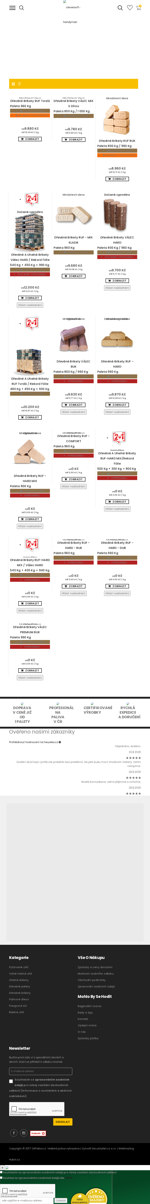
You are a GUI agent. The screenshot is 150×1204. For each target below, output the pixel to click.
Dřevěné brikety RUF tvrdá (30, 103)
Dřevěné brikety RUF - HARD (115, 366)
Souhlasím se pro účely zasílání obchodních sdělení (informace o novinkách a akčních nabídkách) (40, 1088)
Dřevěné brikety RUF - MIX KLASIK (73, 242)
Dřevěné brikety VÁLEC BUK (72, 366)
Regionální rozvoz (90, 1006)
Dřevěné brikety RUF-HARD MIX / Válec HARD (30, 565)
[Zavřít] (2, 1167)
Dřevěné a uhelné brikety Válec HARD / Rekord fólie (30, 260)
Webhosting (126, 1148)
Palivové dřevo (19, 999)
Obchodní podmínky (92, 980)
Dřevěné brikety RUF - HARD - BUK (72, 548)
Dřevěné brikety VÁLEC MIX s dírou (73, 106)
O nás (82, 1032)
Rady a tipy (85, 1012)
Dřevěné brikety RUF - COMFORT (72, 441)
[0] (138, 9)
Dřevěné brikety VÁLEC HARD (115, 242)
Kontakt (83, 1019)
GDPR (68, 1178)
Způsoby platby (88, 1038)
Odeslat (61, 1200)
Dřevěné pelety (19, 986)
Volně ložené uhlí (20, 973)
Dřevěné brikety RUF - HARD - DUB (115, 548)
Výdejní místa (87, 1025)
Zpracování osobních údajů (96, 986)
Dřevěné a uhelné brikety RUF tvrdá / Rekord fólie (29, 384)
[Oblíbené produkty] (130, 9)
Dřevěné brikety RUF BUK (116, 143)
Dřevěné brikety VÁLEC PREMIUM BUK (28, 632)
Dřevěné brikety (20, 993)
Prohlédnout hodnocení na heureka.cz (34, 742)
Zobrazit (32, 139)
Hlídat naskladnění (30, 305)
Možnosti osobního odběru (96, 973)
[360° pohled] (75, 872)
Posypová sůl (18, 1006)
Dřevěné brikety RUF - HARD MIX (28, 481)
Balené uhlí (16, 1012)
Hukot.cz (14, 1159)
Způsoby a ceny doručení (95, 967)
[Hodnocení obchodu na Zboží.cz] (38, 1133)
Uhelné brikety (19, 980)
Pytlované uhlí (18, 967)
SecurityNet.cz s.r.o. (104, 1148)
